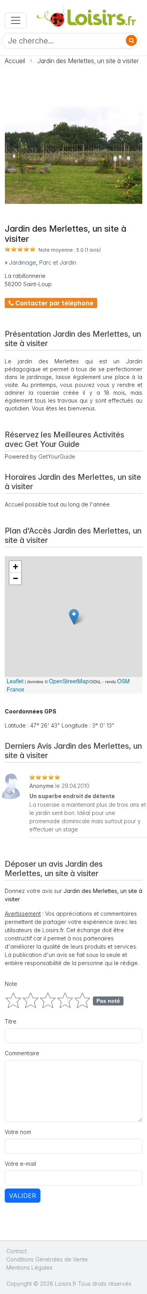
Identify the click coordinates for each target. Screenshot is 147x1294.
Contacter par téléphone (53, 303)
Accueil (15, 61)
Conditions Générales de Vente (47, 1259)
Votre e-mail (20, 1163)
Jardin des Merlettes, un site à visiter (88, 61)
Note (11, 983)
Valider (22, 1196)
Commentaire (22, 1053)
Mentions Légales (29, 1267)
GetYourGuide (56, 456)
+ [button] (15, 567)
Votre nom (18, 1132)
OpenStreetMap (69, 681)
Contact (16, 1251)
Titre (10, 1021)
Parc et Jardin (57, 262)
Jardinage (22, 262)
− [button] (15, 578)
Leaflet (15, 681)
